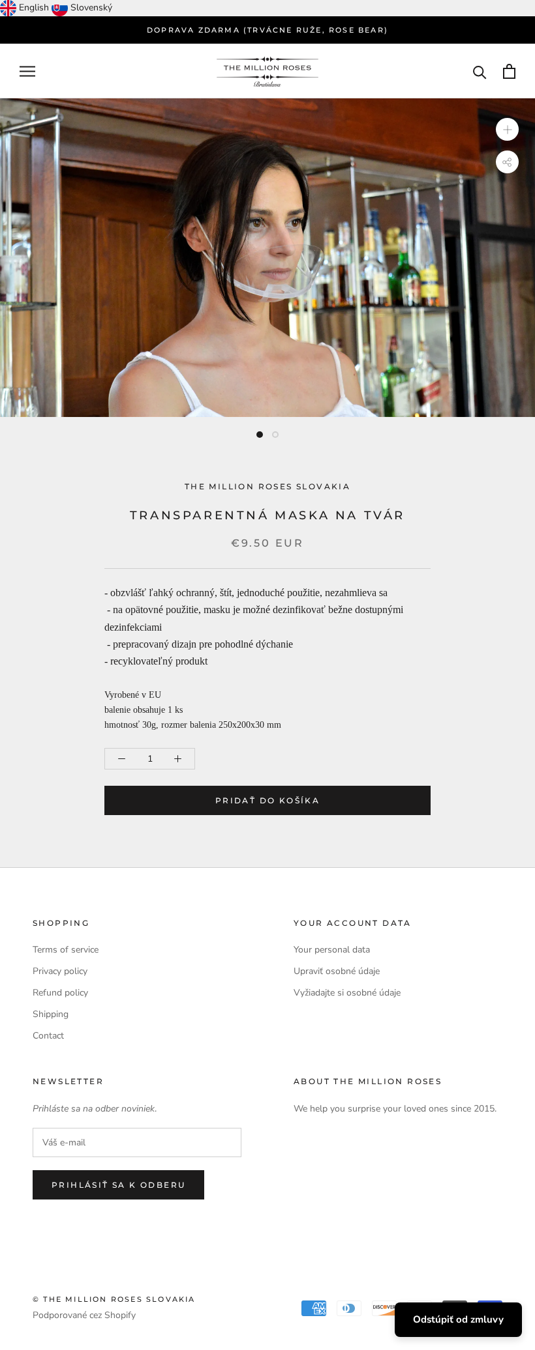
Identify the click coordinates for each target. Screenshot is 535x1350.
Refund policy (60, 992)
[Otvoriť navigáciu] (27, 71)
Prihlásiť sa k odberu (118, 1185)
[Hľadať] (480, 71)
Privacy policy (60, 971)
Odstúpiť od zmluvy (458, 1319)
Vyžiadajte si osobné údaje (347, 992)
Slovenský (91, 7)
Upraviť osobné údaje (337, 971)
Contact (48, 1035)
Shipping (51, 1014)
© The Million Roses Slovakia (114, 1299)
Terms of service (66, 949)
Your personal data (332, 949)
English (34, 7)
